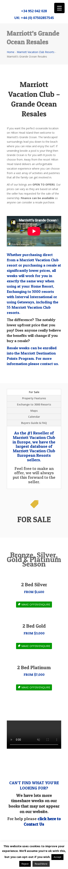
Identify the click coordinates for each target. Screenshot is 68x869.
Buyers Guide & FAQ (34, 423)
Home (10, 52)
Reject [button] (25, 863)
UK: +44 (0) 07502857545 (34, 17)
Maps (34, 410)
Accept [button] (57, 857)
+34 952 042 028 (34, 11)
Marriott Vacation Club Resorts (35, 52)
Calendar (34, 416)
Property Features (34, 398)
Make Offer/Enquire (35, 604)
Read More (41, 863)
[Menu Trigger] (59, 8)
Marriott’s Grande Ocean (22, 137)
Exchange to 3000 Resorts (34, 404)
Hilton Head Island (22, 132)
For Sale (34, 392)
